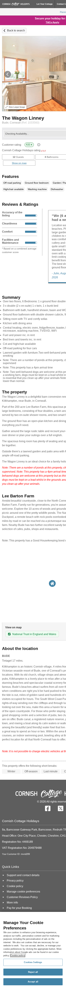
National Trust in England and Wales (34, 634)
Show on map (19, 163)
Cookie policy (17, 955)
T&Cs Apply (52, 22)
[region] (33, 950)
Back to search (16, 30)
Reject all (33, 972)
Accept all (33, 981)
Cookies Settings (33, 962)
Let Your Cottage (45, 4)
